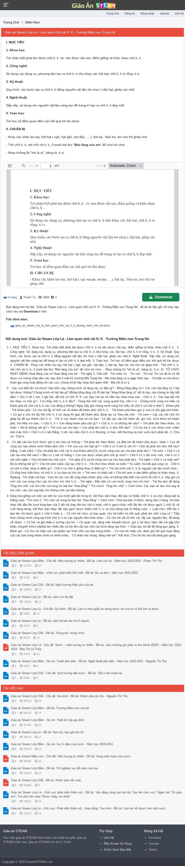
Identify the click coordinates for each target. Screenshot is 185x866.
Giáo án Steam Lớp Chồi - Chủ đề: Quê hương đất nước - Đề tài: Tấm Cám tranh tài (66, 673)
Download (163, 297)
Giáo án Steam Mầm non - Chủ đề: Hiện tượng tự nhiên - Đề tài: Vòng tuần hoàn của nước (70, 756)
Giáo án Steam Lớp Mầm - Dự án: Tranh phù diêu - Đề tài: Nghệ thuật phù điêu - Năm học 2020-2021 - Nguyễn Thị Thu (89, 661)
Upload (164, 13)
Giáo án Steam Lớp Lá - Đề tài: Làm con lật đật (42, 597)
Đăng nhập (147, 13)
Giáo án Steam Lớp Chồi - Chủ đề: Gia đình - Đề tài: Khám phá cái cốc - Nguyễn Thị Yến (69, 696)
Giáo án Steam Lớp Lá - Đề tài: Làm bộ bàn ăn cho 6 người (50, 621)
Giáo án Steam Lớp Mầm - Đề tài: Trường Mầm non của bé (50, 708)
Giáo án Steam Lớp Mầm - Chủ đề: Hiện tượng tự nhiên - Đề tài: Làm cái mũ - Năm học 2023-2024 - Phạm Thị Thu (86, 561)
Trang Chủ (112, 13)
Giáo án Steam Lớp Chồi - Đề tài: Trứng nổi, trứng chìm (47, 633)
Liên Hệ (109, 837)
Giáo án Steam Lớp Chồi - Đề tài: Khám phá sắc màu (46, 780)
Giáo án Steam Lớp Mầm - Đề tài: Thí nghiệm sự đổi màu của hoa (54, 768)
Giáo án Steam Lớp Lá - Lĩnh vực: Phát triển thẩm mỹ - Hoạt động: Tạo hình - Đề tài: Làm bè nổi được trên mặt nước (88, 808)
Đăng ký (130, 13)
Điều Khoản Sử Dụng (118, 843)
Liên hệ (179, 13)
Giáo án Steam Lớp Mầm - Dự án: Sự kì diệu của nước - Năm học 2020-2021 (62, 744)
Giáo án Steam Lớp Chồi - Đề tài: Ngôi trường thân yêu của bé (52, 584)
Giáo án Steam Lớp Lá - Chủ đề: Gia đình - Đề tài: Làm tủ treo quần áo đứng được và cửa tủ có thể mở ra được (85, 609)
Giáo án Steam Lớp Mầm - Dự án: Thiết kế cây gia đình (47, 720)
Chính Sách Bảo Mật (117, 849)
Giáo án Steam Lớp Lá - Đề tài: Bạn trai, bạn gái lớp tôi (47, 732)
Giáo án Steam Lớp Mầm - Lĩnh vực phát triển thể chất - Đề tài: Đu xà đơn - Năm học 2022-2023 (74, 572)
